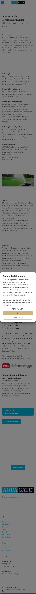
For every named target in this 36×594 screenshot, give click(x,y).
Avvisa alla (18, 318)
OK (18, 313)
